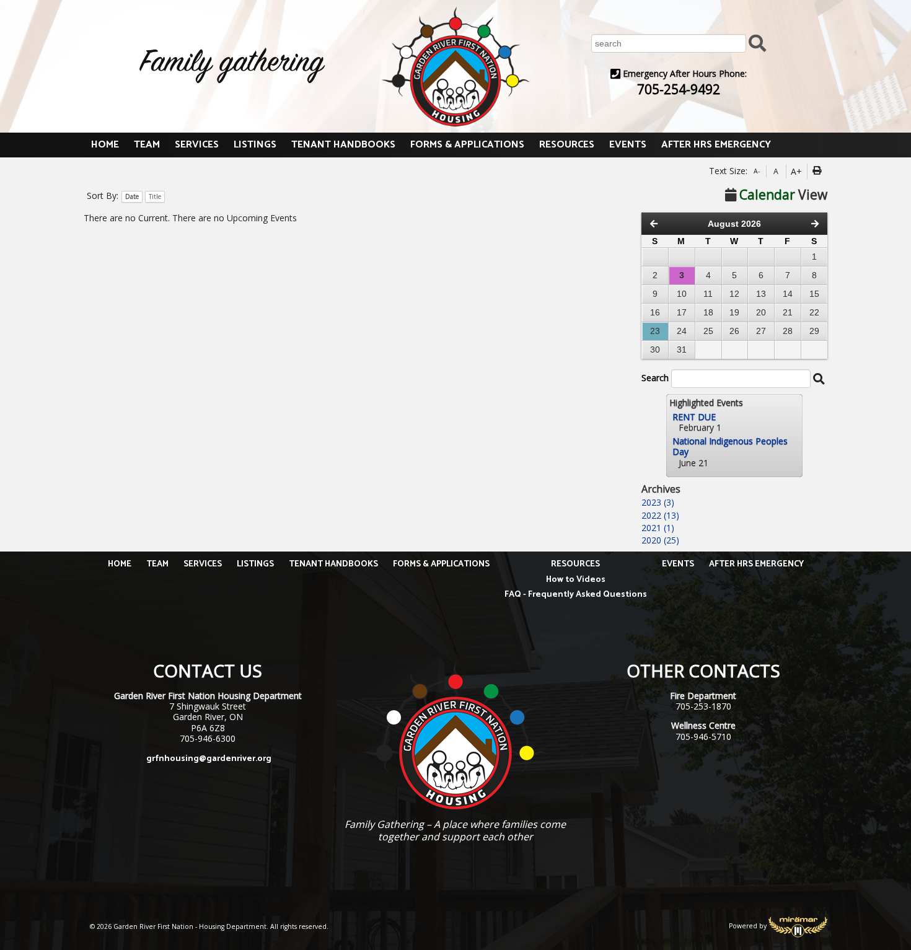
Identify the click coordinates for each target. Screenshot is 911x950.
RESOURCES (566, 144)
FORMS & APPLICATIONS (467, 144)
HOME (105, 144)
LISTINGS (255, 144)
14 (788, 294)
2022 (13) (660, 515)
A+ (796, 171)
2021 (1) (657, 527)
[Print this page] (818, 172)
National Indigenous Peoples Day (730, 446)
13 (761, 294)
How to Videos (575, 580)
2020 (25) (660, 540)
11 (708, 294)
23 (655, 331)
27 (761, 331)
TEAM (147, 144)
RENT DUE (694, 417)
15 (814, 294)
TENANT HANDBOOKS (343, 144)
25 (708, 331)
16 (655, 312)
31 (682, 349)
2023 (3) (657, 502)
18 (708, 312)
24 (682, 331)
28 (788, 331)
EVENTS (627, 144)
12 (734, 294)
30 (655, 349)
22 (814, 312)
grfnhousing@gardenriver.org (208, 759)
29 (814, 331)
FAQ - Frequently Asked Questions (575, 594)
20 (761, 312)
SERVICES (197, 144)
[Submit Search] (757, 42)
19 (734, 312)
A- (757, 171)
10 (682, 294)
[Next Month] (815, 224)
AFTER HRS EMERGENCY (716, 144)
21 (788, 312)
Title (155, 196)
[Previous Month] (654, 224)
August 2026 (734, 224)
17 (682, 312)
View (783, 194)
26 (734, 331)
